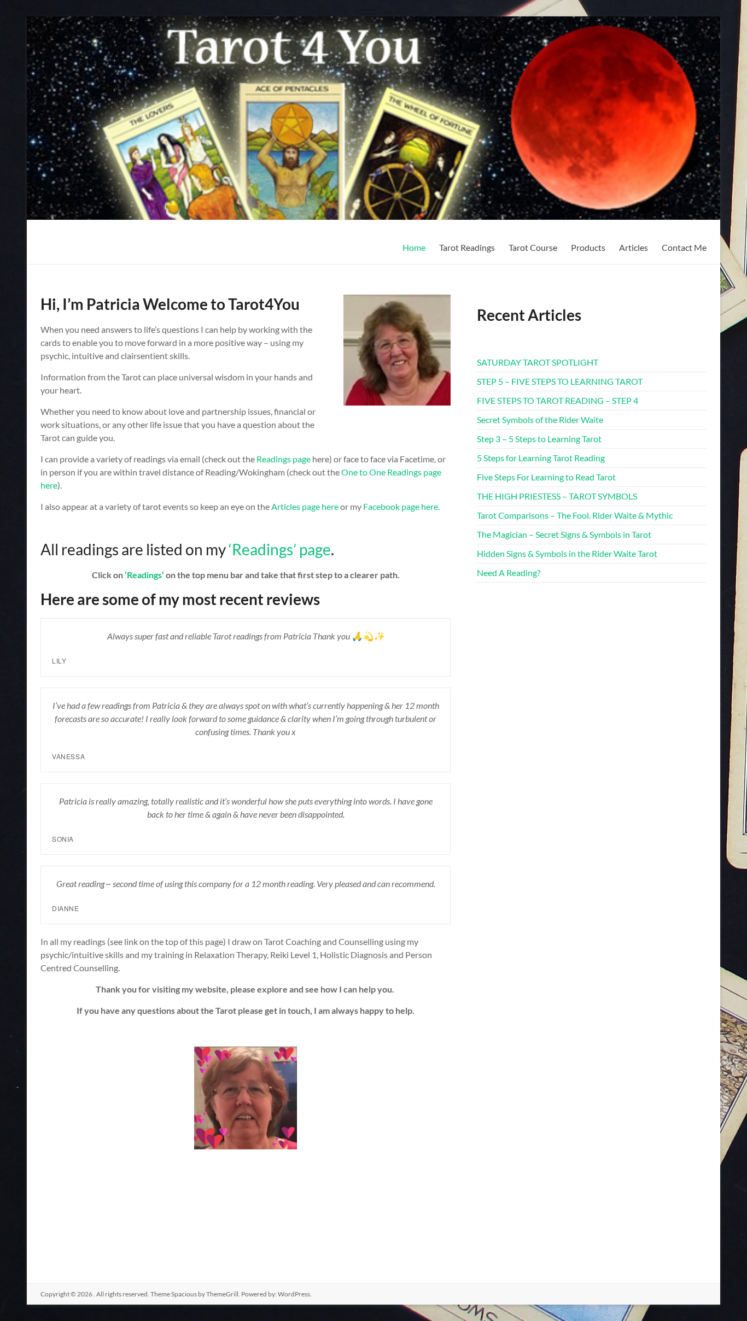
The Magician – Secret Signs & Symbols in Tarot (564, 534)
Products (588, 247)
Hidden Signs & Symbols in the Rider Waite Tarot (567, 553)
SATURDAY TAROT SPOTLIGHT (537, 362)
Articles (633, 247)
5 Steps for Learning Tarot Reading (541, 458)
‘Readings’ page (280, 549)
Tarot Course (533, 247)
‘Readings (143, 575)
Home (413, 247)
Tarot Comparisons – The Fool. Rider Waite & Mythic (575, 515)
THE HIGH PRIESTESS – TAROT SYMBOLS (557, 496)
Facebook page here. (401, 506)
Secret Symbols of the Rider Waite (540, 419)
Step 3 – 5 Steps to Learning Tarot (539, 438)
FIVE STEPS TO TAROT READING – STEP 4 (557, 400)
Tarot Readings (467, 247)
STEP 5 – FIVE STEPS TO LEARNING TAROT (560, 381)
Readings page (283, 459)
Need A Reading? (508, 572)
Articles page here (305, 506)
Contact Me (684, 247)
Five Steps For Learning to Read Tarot (546, 477)
